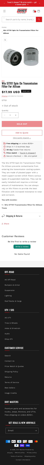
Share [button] (6, 224)
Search (8, 356)
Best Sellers (10, 388)
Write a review (22, 246)
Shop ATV (9, 339)
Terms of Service (12, 382)
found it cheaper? (28, 153)
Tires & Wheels (11, 323)
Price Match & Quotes (14, 366)
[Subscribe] (35, 430)
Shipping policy (30, 456)
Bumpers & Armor (12, 285)
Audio (7, 334)
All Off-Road (10, 280)
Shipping (4, 96)
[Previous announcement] (4, 3)
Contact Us (9, 361)
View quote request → (22, 138)
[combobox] (20, 19)
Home (4, 27)
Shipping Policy (11, 372)
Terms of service (16, 456)
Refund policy (20, 452)
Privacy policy (32, 452)
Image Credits (11, 393)
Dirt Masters (20, 449)
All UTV (8, 318)
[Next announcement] (39, 3)
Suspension (10, 290)
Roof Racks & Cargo (13, 301)
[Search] (39, 19)
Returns (8, 377)
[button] (4, 11)
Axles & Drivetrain (12, 328)
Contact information (23, 460)
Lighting (8, 296)
